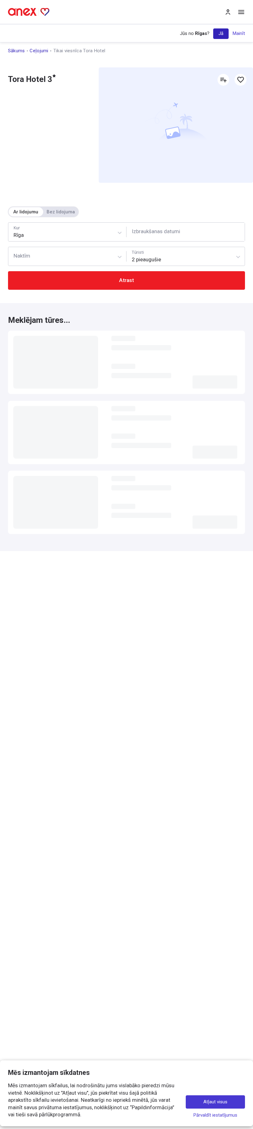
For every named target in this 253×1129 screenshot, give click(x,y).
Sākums (16, 50)
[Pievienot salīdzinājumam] (223, 80)
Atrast (126, 280)
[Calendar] (185, 232)
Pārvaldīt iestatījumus (215, 1115)
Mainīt (239, 33)
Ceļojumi (39, 50)
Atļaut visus (215, 1102)
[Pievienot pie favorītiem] (240, 80)
